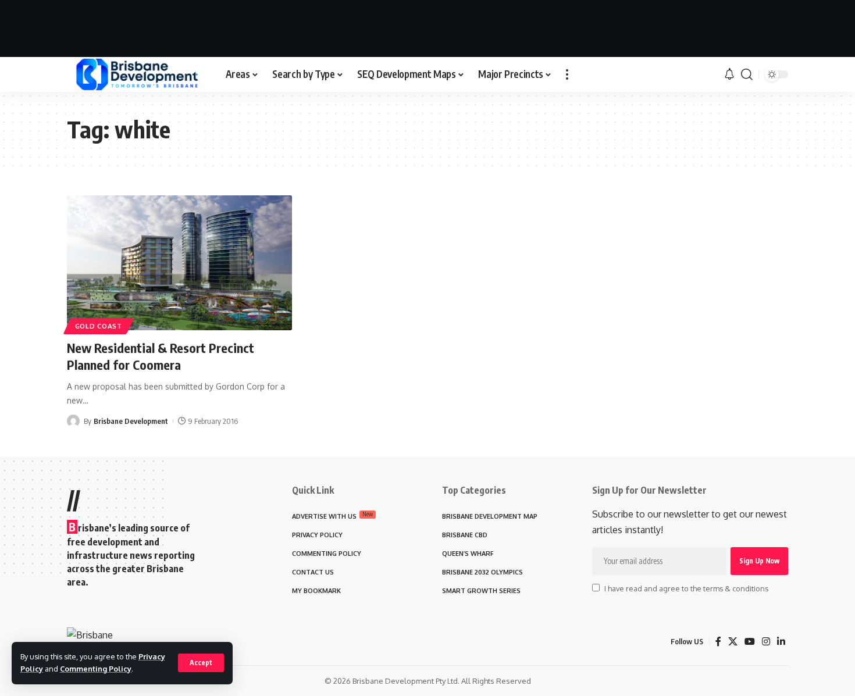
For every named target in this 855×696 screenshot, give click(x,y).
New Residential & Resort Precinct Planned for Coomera (160, 356)
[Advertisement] (427, 26)
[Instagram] (766, 641)
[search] (747, 74)
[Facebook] (718, 641)
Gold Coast (98, 326)
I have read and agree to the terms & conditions (686, 588)
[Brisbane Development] (137, 74)
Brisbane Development (131, 421)
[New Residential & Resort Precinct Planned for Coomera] (179, 262)
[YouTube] (750, 641)
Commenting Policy (95, 668)
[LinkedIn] (781, 641)
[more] (567, 74)
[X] (732, 641)
